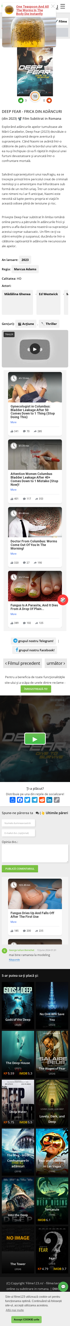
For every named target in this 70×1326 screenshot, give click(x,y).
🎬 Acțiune (26, 324)
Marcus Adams (25, 269)
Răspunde (14, 959)
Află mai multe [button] (15, 1310)
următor (55, 663)
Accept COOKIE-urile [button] (26, 1319)
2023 (25, 260)
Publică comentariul (19, 868)
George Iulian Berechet (21, 950)
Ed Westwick (48, 294)
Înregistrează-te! (36, 689)
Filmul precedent (23, 663)
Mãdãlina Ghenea (17, 294)
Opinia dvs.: (10, 842)
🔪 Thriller (49, 324)
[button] (7, 1319)
